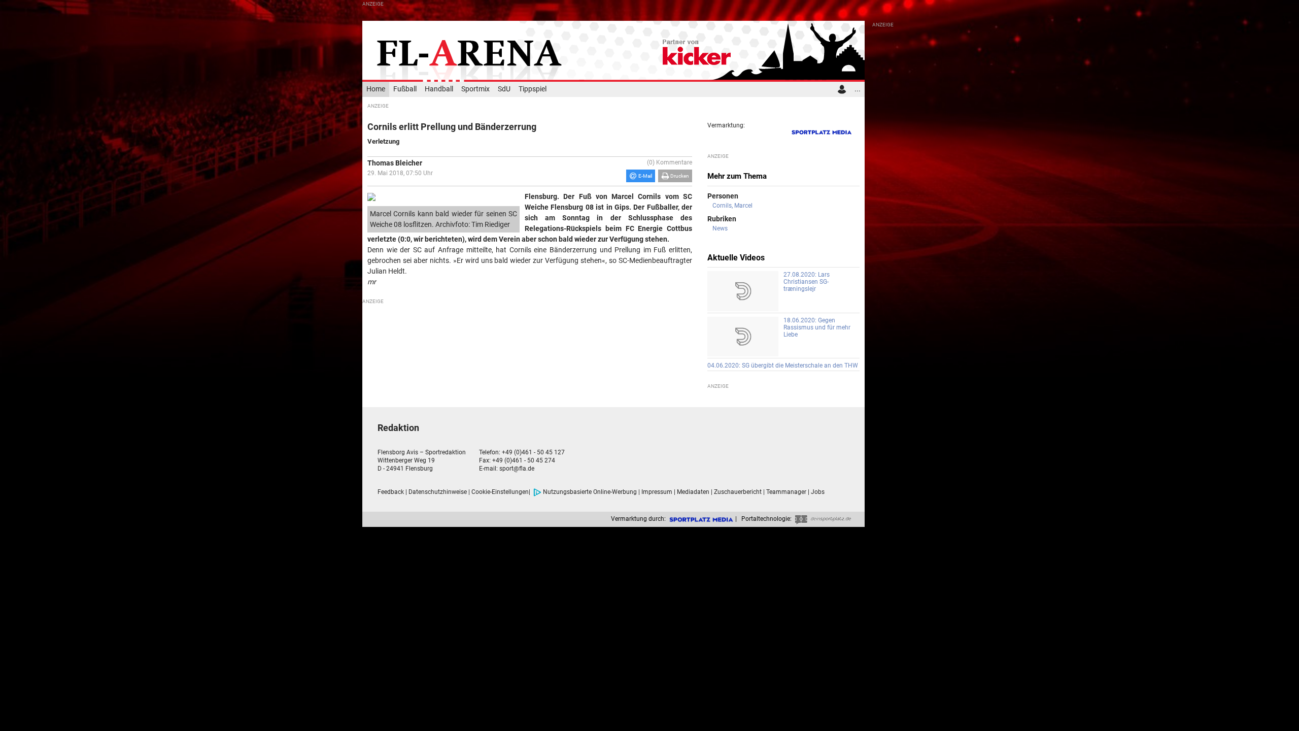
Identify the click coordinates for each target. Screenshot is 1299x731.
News (720, 228)
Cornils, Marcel (732, 205)
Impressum (656, 491)
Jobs (818, 491)
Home (375, 89)
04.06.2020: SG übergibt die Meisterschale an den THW (782, 365)
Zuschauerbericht (738, 491)
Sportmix (475, 89)
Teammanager (786, 491)
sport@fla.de (516, 468)
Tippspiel (532, 89)
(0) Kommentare (669, 162)
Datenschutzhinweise (437, 491)
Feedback (391, 491)
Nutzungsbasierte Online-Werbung (590, 491)
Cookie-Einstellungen (500, 491)
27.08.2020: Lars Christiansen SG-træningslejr (806, 281)
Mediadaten (693, 491)
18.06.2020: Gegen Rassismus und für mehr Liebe (816, 327)
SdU (504, 89)
